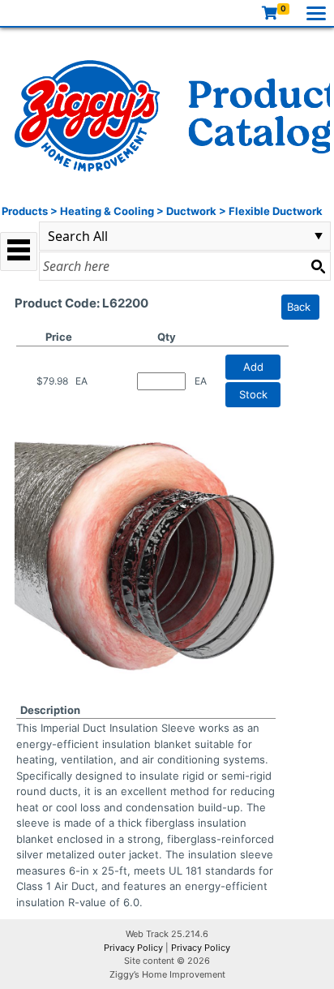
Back (298, 306)
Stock (253, 394)
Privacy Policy (133, 947)
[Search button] (317, 266)
